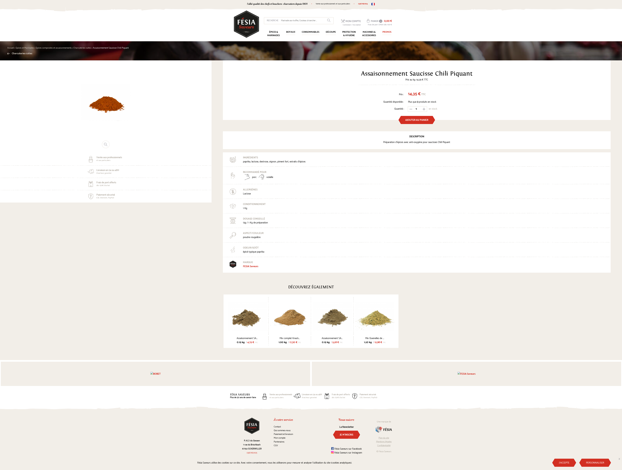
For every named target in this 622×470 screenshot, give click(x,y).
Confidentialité (384, 445)
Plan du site (384, 438)
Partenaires (279, 442)
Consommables (310, 32)
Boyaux (290, 32)
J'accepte (564, 463)
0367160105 (363, 3)
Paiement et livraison (283, 434)
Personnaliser (595, 463)
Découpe (331, 32)
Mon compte (279, 438)
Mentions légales (384, 442)
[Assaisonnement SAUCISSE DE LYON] (247, 316)
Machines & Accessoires (369, 33)
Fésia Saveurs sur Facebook (348, 449)
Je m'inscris (346, 435)
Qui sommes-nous (282, 430)
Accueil (10, 48)
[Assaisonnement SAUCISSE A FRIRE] (332, 316)
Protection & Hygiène (349, 33)
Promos (386, 32)
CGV (276, 445)
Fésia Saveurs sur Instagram (348, 453)
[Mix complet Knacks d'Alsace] (290, 316)
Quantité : (399, 109)
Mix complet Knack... (290, 338)
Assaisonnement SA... (247, 338)
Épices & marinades (273, 33)
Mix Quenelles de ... (374, 338)
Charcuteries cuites (21, 53)
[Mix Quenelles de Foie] (375, 316)
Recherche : (273, 21)
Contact (277, 427)
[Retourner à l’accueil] (246, 24)
